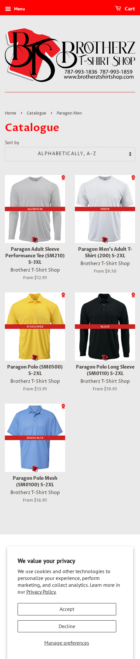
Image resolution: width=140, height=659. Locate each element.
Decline (67, 626)
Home (10, 113)
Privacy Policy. (41, 591)
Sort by (12, 142)
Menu (19, 9)
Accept (67, 609)
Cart (129, 9)
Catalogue (36, 113)
